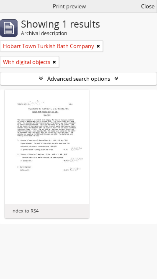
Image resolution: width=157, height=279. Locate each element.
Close (147, 6)
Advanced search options (78, 78)
